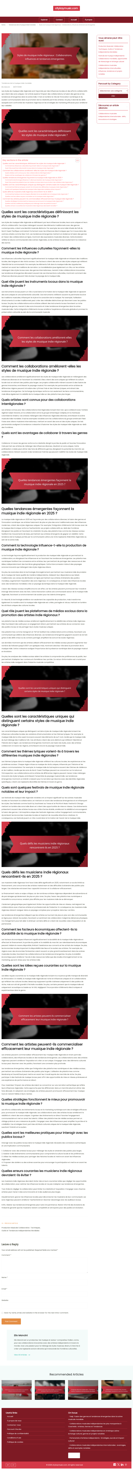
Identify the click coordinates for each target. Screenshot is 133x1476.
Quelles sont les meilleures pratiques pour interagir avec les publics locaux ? (31, 203)
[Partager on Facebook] (114, 1465)
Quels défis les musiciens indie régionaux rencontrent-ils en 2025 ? (28, 192)
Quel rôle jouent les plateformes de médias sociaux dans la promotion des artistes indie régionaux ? (39, 182)
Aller (113, 96)
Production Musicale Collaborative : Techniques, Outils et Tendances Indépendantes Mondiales (21, 1229)
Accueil (74, 20)
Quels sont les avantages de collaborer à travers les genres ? (26, 175)
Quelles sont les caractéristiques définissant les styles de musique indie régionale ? (34, 163)
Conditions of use (14, 1438)
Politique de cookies (15, 1442)
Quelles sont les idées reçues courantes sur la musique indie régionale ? (29, 196)
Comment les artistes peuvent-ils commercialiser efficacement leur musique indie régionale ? (38, 199)
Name (5, 1277)
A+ (8, 1465)
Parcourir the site (14, 1429)
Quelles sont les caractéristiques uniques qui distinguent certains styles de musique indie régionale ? (41, 185)
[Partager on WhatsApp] (126, 1465)
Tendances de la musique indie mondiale (17, 83)
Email (4, 1289)
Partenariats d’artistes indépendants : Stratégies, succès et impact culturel (96, 1439)
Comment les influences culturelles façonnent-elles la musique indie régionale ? (32, 166)
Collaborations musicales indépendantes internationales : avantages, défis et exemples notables (97, 1446)
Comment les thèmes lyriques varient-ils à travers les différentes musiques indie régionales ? (36, 187)
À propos (88, 20)
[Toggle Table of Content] (76, 160)
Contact (59, 20)
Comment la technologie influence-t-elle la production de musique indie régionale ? (33, 180)
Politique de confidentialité (18, 1433)
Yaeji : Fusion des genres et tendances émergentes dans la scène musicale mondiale (95, 1418)
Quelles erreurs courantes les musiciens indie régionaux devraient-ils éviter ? (31, 206)
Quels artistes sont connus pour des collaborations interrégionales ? (28, 173)
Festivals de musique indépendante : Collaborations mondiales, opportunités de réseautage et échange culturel (113, 59)
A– (14, 1465)
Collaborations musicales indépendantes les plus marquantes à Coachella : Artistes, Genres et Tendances (94, 1425)
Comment (6, 1255)
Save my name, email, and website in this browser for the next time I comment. (36, 1313)
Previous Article (11, 1223)
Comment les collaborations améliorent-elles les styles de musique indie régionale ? (34, 171)
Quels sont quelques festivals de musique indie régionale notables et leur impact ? (33, 189)
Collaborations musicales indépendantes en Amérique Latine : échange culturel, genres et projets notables (94, 1432)
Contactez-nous (14, 1425)
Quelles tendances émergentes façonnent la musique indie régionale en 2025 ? (33, 178)
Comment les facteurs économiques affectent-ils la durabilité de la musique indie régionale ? (37, 194)
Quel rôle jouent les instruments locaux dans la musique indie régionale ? (29, 168)
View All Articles (20, 1355)
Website (5, 1300)
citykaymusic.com (66, 8)
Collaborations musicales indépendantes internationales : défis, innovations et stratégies (112, 116)
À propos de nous (14, 1421)
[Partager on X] (118, 1465)
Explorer (44, 20)
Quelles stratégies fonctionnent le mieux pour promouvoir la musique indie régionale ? (34, 201)
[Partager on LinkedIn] (122, 1465)
